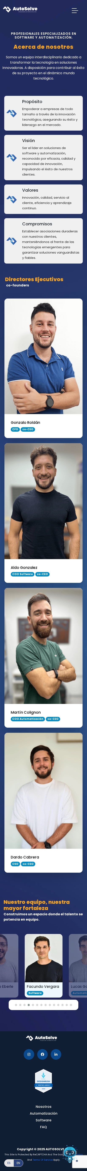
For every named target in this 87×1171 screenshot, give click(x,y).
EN (18, 1163)
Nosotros (44, 1106)
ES (9, 1163)
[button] (16, 1005)
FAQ (43, 1127)
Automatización (43, 1113)
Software (43, 1120)
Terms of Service (43, 1159)
